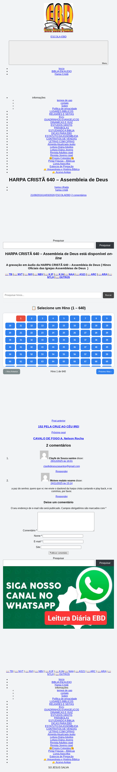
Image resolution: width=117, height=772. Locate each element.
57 (85, 354)
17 (85, 325)
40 (10, 347)
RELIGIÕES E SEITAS (61, 114)
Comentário (30, 530)
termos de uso (64, 100)
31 (21, 340)
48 (96, 347)
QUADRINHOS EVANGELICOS (61, 119)
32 (31, 340)
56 (75, 354)
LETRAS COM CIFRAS (61, 141)
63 (42, 361)
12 (31, 325)
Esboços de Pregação (62, 166)
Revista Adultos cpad (61, 152)
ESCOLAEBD (63, 195)
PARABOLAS (61, 128)
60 (10, 361)
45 (64, 347)
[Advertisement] (58, 218)
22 (31, 333)
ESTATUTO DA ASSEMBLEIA (61, 136)
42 (31, 347)
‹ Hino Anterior (11, 371)
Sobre (64, 106)
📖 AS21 (81, 274)
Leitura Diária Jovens (61, 150)
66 (75, 361)
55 (64, 354)
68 (96, 361)
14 (53, 325)
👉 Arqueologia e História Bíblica (62, 169)
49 (107, 347)
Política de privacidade (64, 108)
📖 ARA (102, 274)
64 (53, 361)
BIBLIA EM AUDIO (62, 71)
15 (64, 325)
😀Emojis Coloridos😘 (61, 158)
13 (42, 325)
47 (85, 347)
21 (21, 333)
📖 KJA (59, 274)
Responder (62, 471)
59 (107, 354)
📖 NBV (38, 274)
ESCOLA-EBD (59, 36)
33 (42, 340)
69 (107, 361)
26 (75, 333)
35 (64, 340)
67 (85, 361)
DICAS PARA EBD (61, 133)
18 (96, 325)
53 (42, 354)
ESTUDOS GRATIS (61, 125)
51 (21, 354)
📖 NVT (18, 274)
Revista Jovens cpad (61, 155)
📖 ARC (91, 274)
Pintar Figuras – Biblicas (61, 161)
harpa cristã (61, 190)
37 (85, 340)
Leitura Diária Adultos (61, 147)
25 (64, 333)
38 (96, 340)
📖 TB (8, 274)
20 (10, 333)
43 (42, 347)
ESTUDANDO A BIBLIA (61, 130)
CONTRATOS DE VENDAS (61, 139)
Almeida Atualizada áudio (61, 144)
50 (10, 354)
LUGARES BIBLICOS (61, 111)
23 (42, 333)
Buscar (108, 295)
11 (21, 325)
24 (53, 333)
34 (53, 340)
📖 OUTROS (63, 277)
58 (96, 354)
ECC (61, 117)
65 (64, 361)
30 (10, 340)
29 (107, 333)
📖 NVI (28, 274)
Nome (38, 536)
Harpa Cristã (61, 74)
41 (21, 347)
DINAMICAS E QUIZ (61, 122)
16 (75, 325)
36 (75, 340)
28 (96, 333)
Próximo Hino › (105, 371)
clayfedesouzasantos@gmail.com (61, 466)
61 (21, 361)
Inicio (61, 68)
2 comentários (79, 195)
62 (31, 361)
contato (65, 103)
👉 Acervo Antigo (61, 172)
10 (10, 325)
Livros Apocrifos (61, 163)
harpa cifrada (62, 187)
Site (38, 547)
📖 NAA (69, 274)
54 (53, 354)
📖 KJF (49, 274)
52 (31, 354)
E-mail (38, 541)
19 (107, 325)
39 (107, 340)
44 (53, 347)
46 (75, 347)
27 (85, 333)
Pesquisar (58, 240)
